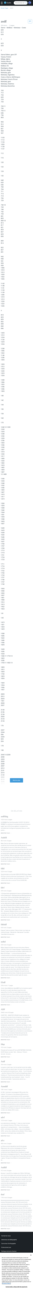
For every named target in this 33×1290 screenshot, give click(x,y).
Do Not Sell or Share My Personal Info (16, 1286)
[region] (16, 1271)
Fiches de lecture (6, 1247)
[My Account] (29, 3)
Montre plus (16, 780)
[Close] (31, 1255)
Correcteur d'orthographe (8, 1243)
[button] (2, 3)
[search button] (26, 3)
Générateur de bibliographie (9, 1239)
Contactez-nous (6, 1236)
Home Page (4, 8)
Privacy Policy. (6, 1283)
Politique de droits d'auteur (9, 1251)
